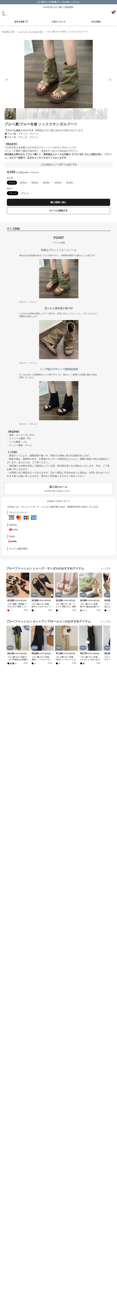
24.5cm (58, 183)
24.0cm (46, 183)
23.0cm (23, 183)
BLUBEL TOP (8, 31)
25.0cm (69, 183)
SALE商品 (96, 22)
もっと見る (106, 568)
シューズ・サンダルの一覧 (31, 31)
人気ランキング (58, 22)
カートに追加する (58, 210)
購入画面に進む (58, 202)
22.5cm (12, 183)
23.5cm (35, 183)
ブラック (13, 193)
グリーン (25, 193)
